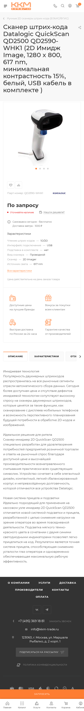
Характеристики (46, 356)
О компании (18, 582)
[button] (36, 168)
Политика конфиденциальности (45, 665)
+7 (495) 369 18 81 (31, 621)
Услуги (44, 582)
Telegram (47, 610)
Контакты (60, 589)
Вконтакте (37, 610)
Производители (29, 589)
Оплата (42, 596)
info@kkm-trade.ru (45, 629)
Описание (15, 356)
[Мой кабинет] (70, 6)
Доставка (67, 582)
